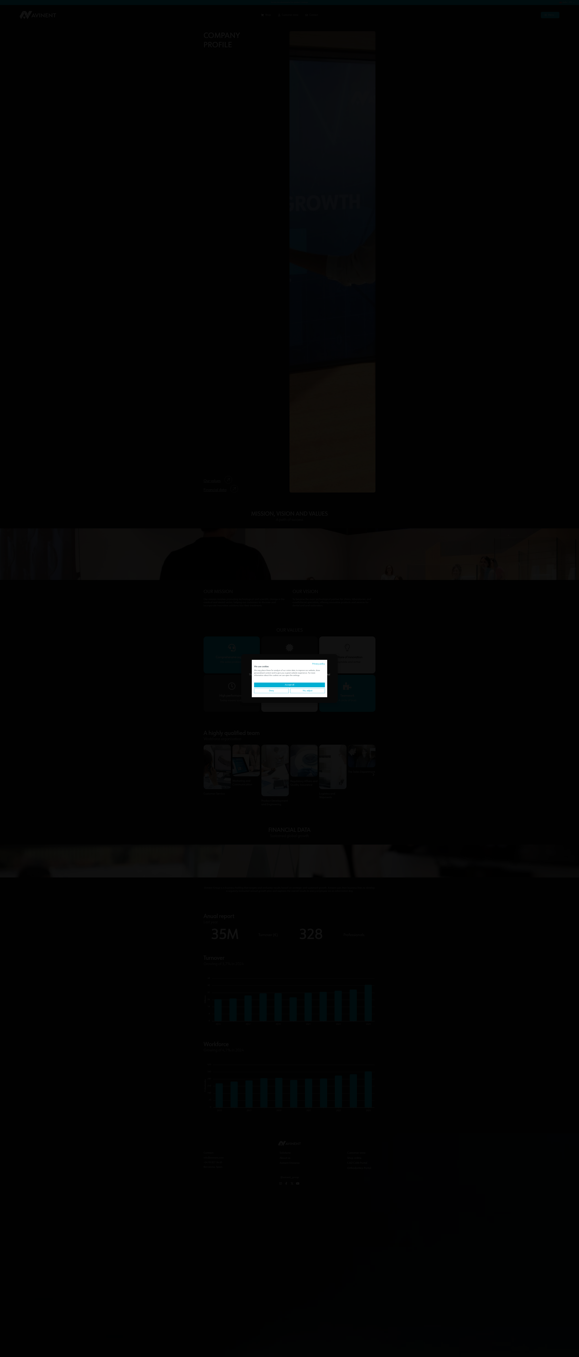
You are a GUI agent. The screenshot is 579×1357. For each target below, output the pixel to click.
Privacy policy (318, 664)
